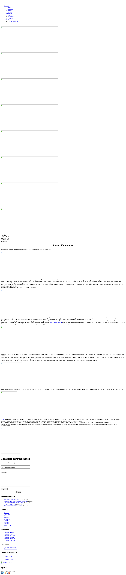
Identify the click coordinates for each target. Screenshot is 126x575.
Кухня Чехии (8, 558)
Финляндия (7, 525)
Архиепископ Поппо (55, 322)
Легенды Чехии (8, 534)
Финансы (10, 9)
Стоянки (10, 18)
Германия (7, 514)
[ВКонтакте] (2, 573)
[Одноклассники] (5, 573)
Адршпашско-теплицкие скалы (13, 505)
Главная (6, 6)
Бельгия (6, 522)
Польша (6, 516)
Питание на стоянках (14, 23)
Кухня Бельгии (8, 556)
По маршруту (8, 13)
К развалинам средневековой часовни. (15, 501)
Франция (6, 523)
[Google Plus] (9, 573)
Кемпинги (11, 16)
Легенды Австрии (9, 540)
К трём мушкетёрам (10, 504)
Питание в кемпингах (10, 549)
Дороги (10, 15)
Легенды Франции (9, 538)
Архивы (3, 571)
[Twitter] (4, 573)
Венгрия (6, 517)
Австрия (6, 513)
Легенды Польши (9, 537)
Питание (6, 19)
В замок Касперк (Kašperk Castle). (14, 502)
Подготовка (7, 7)
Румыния (7, 519)
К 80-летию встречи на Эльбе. (13, 499)
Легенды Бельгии (9, 532)
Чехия (6, 520)
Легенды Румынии (9, 535)
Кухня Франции (9, 559)
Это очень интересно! (7, 563)
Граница (10, 12)
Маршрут (10, 10)
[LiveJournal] (7, 573)
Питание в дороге (13, 21)
